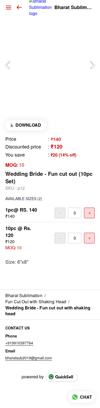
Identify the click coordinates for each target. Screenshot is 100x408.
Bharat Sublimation (73, 7)
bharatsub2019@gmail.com (28, 357)
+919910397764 (19, 342)
